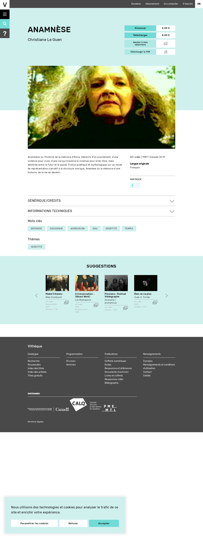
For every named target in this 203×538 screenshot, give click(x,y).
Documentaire (51, 304)
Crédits (147, 375)
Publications (111, 354)
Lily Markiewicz (83, 300)
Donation (136, 4)
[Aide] (5, 33)
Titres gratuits (35, 375)
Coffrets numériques (115, 361)
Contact (147, 372)
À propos (147, 361)
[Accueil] (5, 5)
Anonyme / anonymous (111, 301)
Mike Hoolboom (54, 297)
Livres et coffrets (114, 375)
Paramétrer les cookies (34, 523)
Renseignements (152, 354)
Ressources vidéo (114, 379)
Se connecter (171, 4)
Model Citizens (54, 294)
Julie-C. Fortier (142, 297)
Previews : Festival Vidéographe (115, 295)
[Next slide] (167, 295)
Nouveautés (34, 364)
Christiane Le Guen (45, 39)
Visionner (145, 28)
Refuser (73, 523)
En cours (70, 361)
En (199, 4)
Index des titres (36, 368)
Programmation (74, 354)
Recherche (34, 361)
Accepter (104, 523)
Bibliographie (111, 383)
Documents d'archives (116, 372)
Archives (71, 364)
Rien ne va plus (142, 294)
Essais (108, 364)
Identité (36, 247)
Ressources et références (118, 368)
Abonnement (152, 4)
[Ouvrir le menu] (5, 14)
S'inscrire (188, 4)
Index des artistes (37, 372)
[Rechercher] (5, 24)
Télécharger (144, 35)
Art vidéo (135, 157)
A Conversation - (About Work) (85, 295)
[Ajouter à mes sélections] (66, 302)
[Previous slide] (36, 295)
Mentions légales (36, 422)
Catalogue (33, 354)
